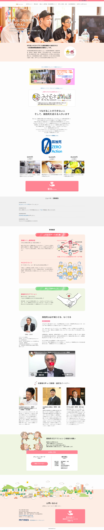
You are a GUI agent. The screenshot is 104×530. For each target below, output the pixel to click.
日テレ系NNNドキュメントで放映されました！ (52, 67)
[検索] (87, 0)
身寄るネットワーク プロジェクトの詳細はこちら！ (52, 88)
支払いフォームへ (39, 463)
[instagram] (82, 0)
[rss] (86, 0)
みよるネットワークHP (24, 204)
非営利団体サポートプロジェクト (36, 520)
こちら (32, 516)
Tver (41, 210)
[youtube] (84, 0)
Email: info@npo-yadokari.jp (26, 515)
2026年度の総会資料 (23, 215)
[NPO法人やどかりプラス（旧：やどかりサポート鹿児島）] (19, 4)
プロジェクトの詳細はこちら (52, 135)
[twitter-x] (81, 0)
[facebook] (79, 0)
